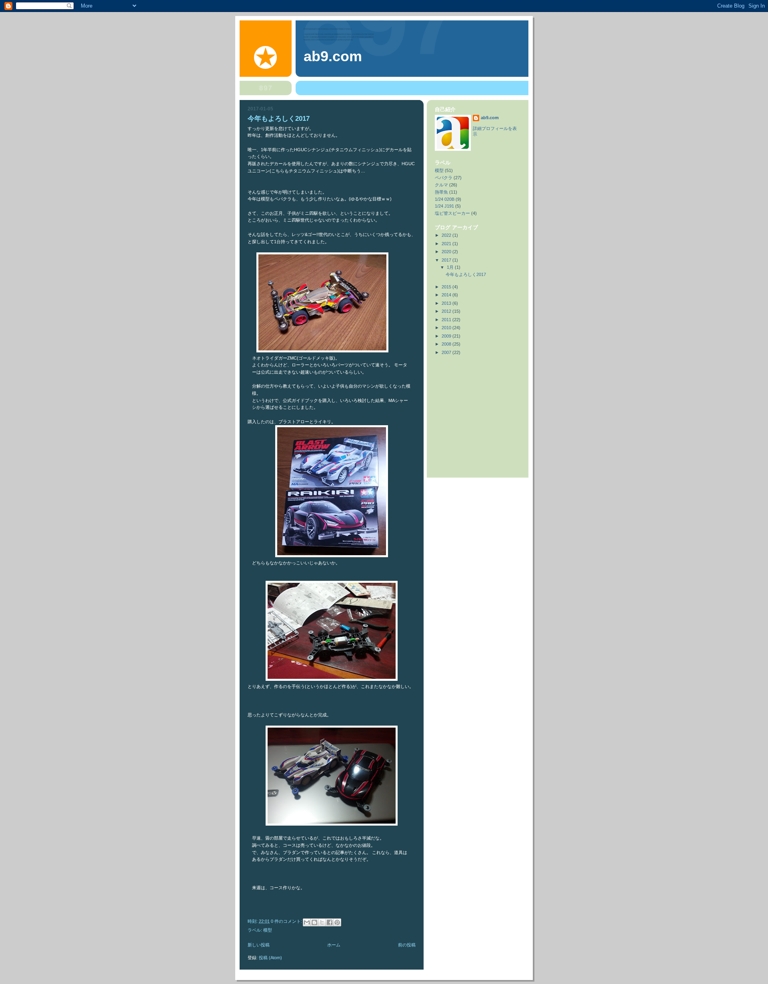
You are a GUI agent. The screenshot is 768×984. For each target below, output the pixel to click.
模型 (267, 930)
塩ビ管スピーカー (452, 213)
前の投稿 (407, 944)
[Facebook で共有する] (330, 922)
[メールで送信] (307, 922)
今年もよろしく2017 (279, 118)
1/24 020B (444, 199)
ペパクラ (443, 177)
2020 (447, 251)
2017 (447, 260)
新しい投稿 (259, 944)
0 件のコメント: (287, 921)
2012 (447, 311)
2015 (447, 286)
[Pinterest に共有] (337, 922)
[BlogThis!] (314, 922)
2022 (447, 235)
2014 (447, 294)
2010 (447, 327)
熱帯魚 (441, 192)
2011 (447, 319)
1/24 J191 (444, 206)
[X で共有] (322, 922)
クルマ (441, 184)
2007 (447, 352)
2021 (447, 243)
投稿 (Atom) (270, 957)
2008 (447, 344)
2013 (447, 303)
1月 (451, 267)
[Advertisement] (471, 393)
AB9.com (333, 56)
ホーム (333, 944)
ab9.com (490, 117)
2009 (447, 336)
